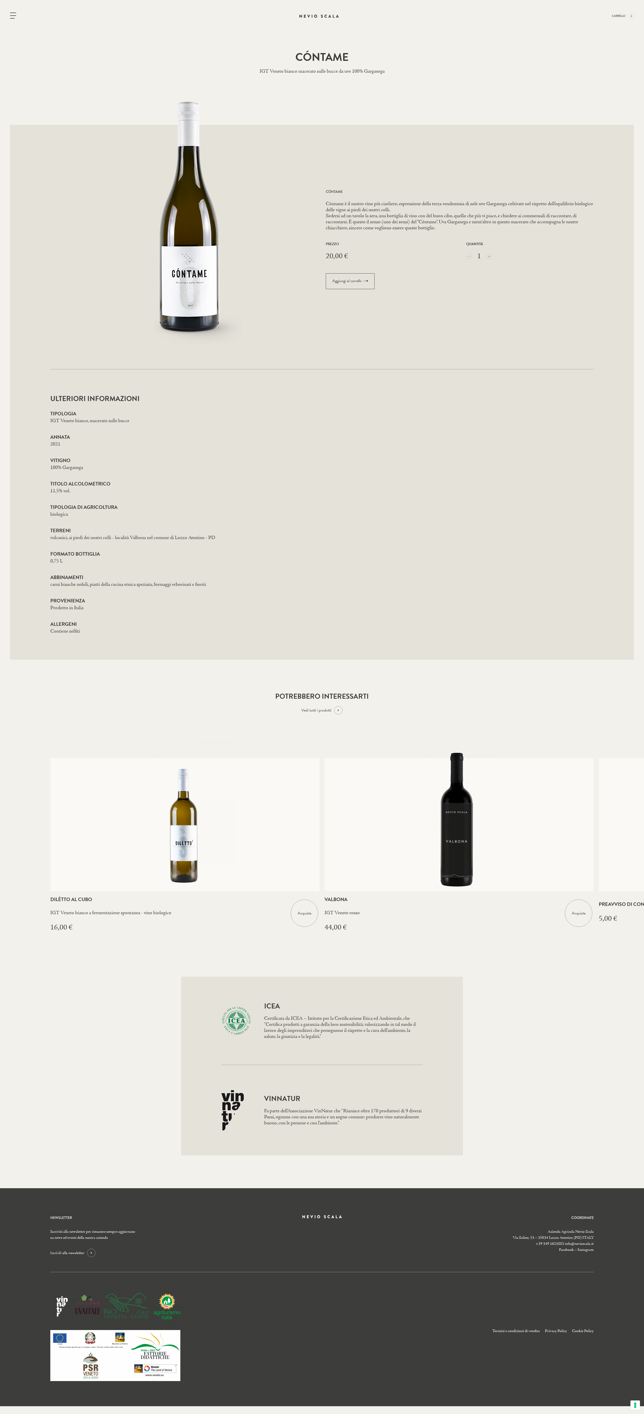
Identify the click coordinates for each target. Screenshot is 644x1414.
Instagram (586, 1249)
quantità (474, 244)
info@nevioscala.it (579, 1243)
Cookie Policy (583, 1331)
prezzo (332, 244)
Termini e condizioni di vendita (516, 1331)
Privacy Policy (556, 1331)
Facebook (566, 1249)
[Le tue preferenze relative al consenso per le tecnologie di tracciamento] (635, 1405)
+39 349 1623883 (550, 1243)
